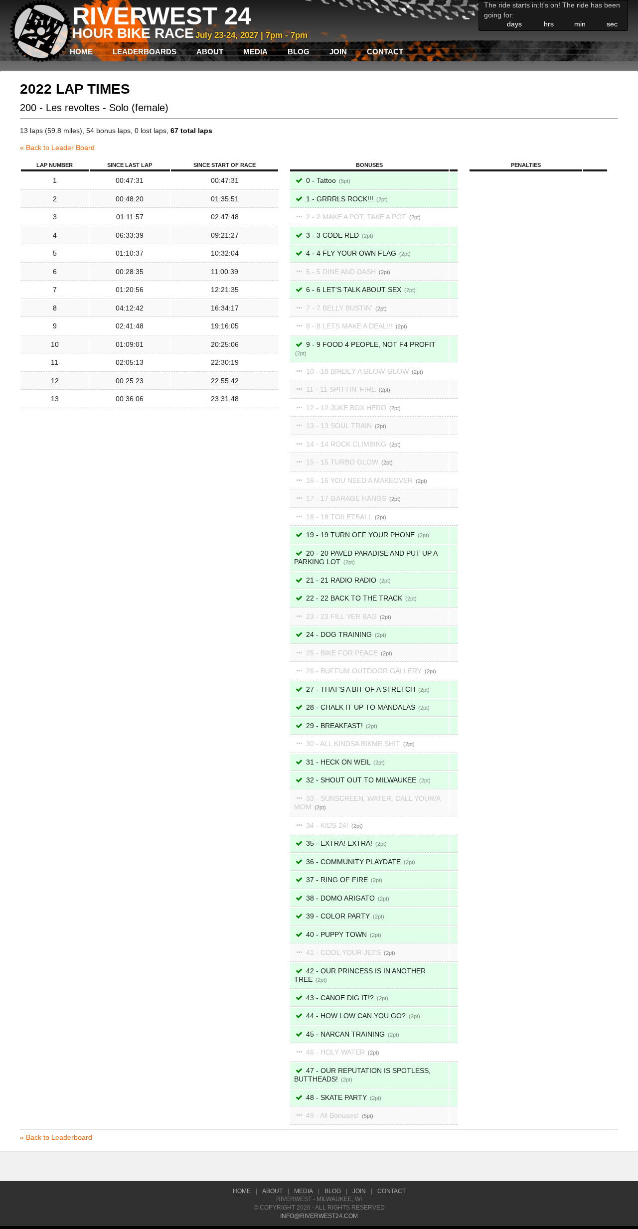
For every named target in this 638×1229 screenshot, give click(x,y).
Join (338, 51)
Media (255, 51)
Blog (299, 51)
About (209, 51)
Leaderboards (144, 51)
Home (81, 51)
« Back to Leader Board (57, 148)
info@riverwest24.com (319, 1216)
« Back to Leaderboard (56, 1137)
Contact (385, 51)
